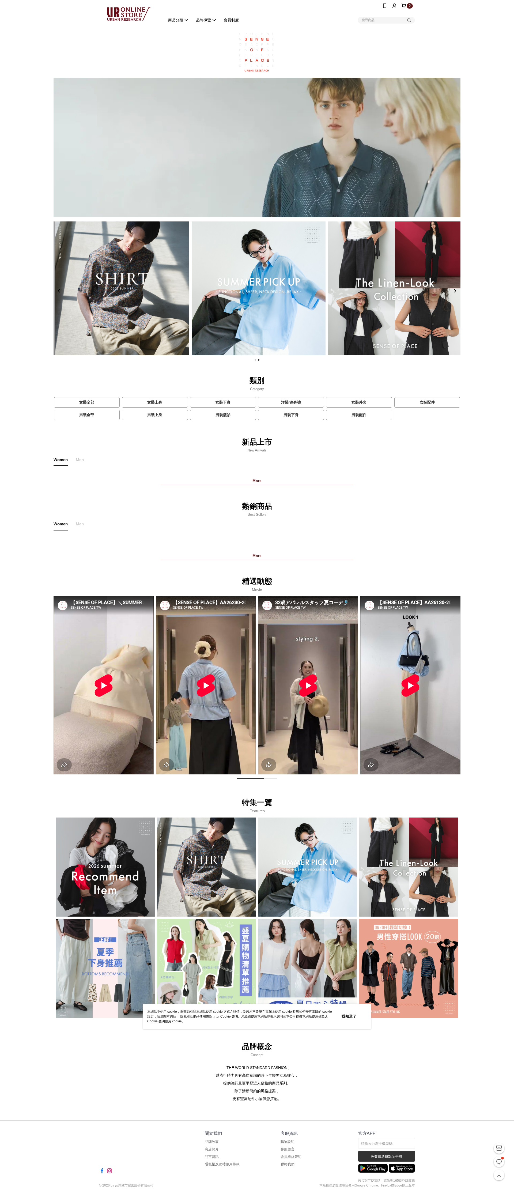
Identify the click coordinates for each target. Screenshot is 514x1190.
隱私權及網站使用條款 (196, 1016)
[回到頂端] (499, 1175)
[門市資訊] (499, 1148)
